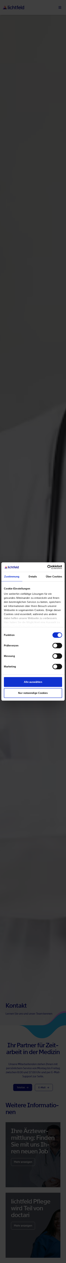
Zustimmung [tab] (11, 576)
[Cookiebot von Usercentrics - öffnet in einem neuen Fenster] (47, 567)
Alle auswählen (33, 681)
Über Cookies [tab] (54, 576)
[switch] (57, 645)
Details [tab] (33, 576)
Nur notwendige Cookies (33, 692)
